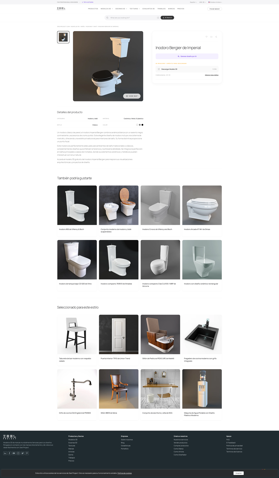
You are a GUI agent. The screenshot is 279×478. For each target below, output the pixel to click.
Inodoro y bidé (93, 118)
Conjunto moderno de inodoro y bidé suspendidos (116, 230)
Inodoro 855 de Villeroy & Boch (71, 229)
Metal (133, 118)
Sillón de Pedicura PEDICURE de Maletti (158, 358)
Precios (180, 9)
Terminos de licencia (234, 452)
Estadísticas (125, 446)
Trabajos (161, 9)
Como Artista (179, 452)
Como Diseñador (180, 455)
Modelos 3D (106, 9)
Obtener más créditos (211, 75)
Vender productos (180, 443)
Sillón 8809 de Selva (109, 413)
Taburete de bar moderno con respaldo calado (75, 359)
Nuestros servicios (181, 440)
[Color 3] (140, 125)
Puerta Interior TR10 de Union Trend (115, 358)
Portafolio (124, 449)
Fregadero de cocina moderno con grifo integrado (200, 359)
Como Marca (178, 449)
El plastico (139, 118)
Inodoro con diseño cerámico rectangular (201, 284)
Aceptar (239, 473)
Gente (70, 455)
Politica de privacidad (234, 446)
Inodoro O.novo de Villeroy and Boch (157, 229)
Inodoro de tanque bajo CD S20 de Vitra (75, 284)
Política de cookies (125, 473)
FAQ (228, 440)
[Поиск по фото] (158, 17)
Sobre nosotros (127, 440)
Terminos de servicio (234, 449)
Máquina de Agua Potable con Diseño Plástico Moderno (199, 414)
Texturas (134, 9)
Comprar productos (181, 446)
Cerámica (127, 118)
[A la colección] (211, 37)
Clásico (95, 125)
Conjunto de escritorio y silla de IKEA (157, 413)
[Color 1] (137, 125)
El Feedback (230, 443)
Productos (93, 9)
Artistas (71, 452)
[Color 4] (142, 125)
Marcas (171, 9)
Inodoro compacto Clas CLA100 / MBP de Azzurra (159, 285)
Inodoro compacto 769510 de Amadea (116, 284)
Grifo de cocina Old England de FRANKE (75, 413)
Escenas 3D (120, 9)
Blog (122, 443)
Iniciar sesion (215, 9)
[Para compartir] (216, 37)
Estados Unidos (215, 2)
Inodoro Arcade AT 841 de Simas (197, 229)
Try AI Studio (88, 2)
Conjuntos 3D (148, 9)
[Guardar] (206, 37)
